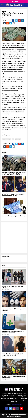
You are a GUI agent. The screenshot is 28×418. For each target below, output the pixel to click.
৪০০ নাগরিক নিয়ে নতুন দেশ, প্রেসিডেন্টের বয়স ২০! (14, 216)
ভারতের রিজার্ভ (9, 139)
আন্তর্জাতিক (3, 11)
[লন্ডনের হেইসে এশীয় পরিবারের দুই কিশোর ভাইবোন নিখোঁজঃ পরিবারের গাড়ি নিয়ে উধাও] (14, 344)
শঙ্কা (13, 139)
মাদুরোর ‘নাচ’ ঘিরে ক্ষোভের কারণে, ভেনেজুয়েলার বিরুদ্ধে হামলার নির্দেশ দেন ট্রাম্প (13, 195)
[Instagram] (14, 408)
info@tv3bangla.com (17, 404)
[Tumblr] (17, 408)
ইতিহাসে (4, 139)
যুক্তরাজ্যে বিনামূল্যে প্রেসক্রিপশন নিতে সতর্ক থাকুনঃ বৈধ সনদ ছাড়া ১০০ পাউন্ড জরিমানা (13, 332)
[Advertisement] (14, 238)
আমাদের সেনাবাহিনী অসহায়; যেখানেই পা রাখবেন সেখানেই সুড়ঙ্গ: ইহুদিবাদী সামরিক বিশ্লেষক (13, 173)
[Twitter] (10, 408)
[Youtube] (21, 408)
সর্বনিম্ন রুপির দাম (17, 139)
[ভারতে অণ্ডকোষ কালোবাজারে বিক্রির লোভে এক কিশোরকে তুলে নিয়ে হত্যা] (14, 299)
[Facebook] (6, 408)
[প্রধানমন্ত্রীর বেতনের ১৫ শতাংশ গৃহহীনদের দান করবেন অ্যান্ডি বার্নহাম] (14, 277)
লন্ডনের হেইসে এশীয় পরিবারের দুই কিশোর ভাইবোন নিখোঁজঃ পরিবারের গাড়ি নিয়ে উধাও (12, 354)
